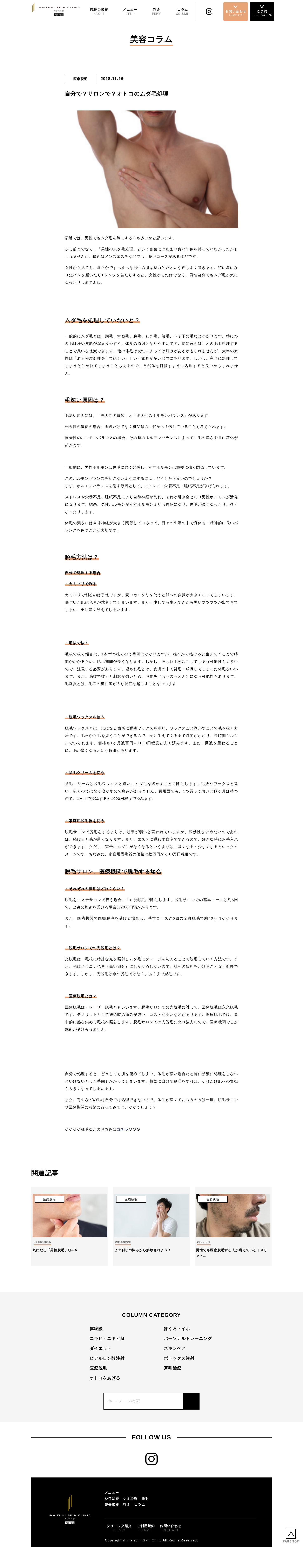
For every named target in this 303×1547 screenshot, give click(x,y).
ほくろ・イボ (177, 1328)
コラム (182, 11)
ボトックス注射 (179, 1358)
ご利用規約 (146, 1528)
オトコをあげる (105, 1378)
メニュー (130, 11)
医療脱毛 (98, 1368)
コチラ (123, 1129)
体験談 (96, 1328)
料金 (156, 11)
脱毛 (145, 1498)
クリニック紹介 (119, 1528)
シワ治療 (112, 1498)
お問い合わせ (170, 1528)
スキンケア (175, 1348)
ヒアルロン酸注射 (107, 1358)
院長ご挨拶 (99, 11)
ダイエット (101, 1348)
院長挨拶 (112, 1504)
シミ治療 (130, 1498)
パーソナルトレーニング (188, 1338)
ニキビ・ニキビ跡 (107, 1338)
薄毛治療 (172, 1368)
